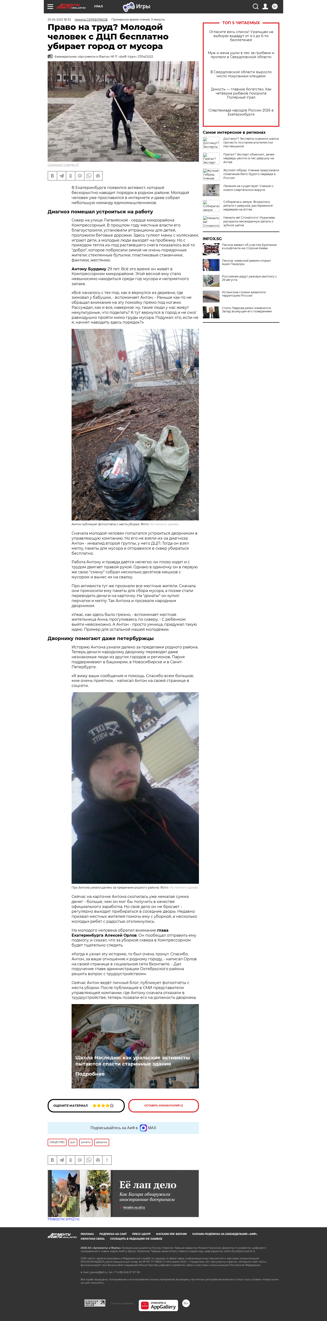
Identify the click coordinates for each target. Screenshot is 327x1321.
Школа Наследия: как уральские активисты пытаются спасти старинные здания (132, 1061)
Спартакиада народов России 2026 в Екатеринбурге (241, 112)
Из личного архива (164, 524)
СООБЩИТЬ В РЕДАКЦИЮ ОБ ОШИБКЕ (136, 1238)
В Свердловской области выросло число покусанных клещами (241, 74)
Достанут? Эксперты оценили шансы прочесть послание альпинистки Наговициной (251, 142)
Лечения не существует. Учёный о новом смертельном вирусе (248, 188)
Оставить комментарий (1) (163, 1105)
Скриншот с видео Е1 (63, 164)
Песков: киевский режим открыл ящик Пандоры (246, 262)
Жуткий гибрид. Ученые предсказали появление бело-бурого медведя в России (251, 174)
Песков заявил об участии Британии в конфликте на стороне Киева (249, 246)
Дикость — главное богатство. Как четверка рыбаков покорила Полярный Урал (241, 93)
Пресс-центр (141, 1234)
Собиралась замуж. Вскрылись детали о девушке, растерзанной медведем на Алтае (248, 205)
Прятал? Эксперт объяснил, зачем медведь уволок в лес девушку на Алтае (248, 158)
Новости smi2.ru (63, 1219)
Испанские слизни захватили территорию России (244, 294)
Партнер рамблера (122, 1303)
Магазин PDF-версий (171, 1234)
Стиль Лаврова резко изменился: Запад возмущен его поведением (247, 309)
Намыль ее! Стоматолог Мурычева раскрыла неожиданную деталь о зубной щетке (249, 221)
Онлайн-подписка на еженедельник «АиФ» (224, 1234)
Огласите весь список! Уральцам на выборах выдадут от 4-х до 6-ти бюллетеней (241, 36)
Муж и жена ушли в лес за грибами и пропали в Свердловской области (241, 55)
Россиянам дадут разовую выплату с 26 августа (249, 278)
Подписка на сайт (113, 1234)
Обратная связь (93, 1238)
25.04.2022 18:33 (59, 19)
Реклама (87, 1234)
